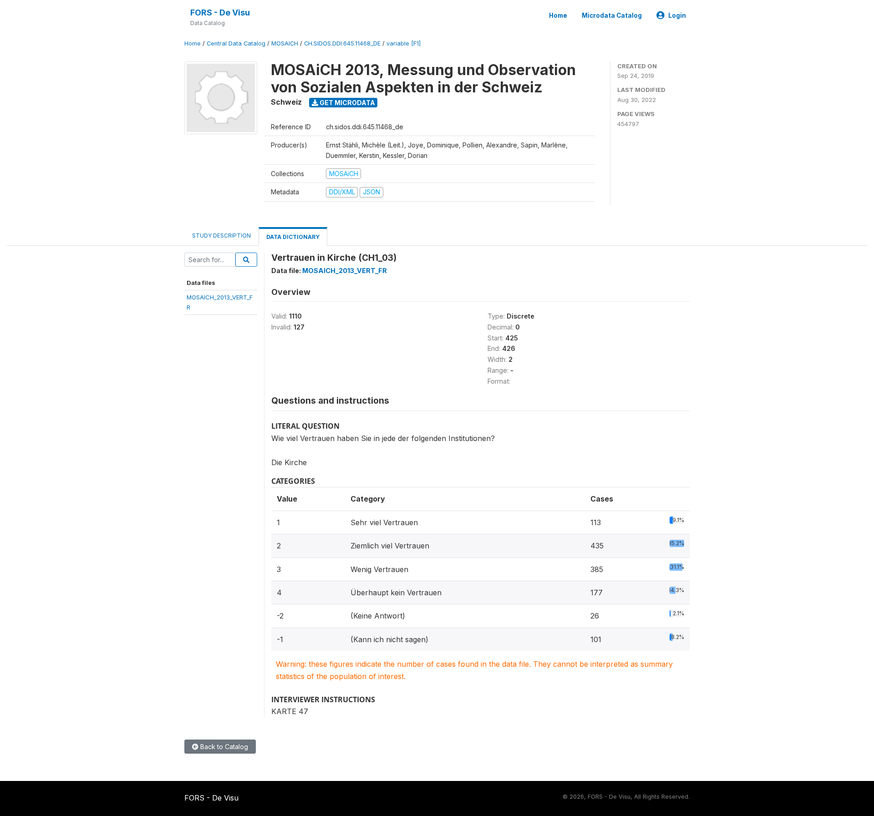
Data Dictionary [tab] (293, 236)
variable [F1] (403, 43)
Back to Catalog (223, 746)
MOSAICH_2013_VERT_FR (344, 270)
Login (677, 15)
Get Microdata (346, 102)
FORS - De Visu (220, 12)
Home (558, 15)
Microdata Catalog (612, 15)
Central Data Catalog (236, 43)
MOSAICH (284, 43)
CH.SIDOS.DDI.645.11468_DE (342, 43)
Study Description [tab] (221, 235)
